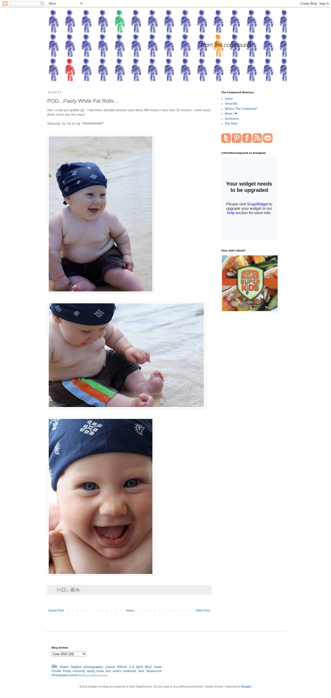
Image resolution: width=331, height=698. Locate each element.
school (73, 675)
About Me (231, 103)
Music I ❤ (231, 113)
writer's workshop (124, 671)
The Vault (231, 123)
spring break (95, 671)
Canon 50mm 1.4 (119, 667)
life (54, 666)
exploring (79, 671)
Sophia (76, 667)
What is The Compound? (241, 108)
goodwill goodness (97, 675)
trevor (82, 675)
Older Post (203, 610)
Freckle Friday (61, 671)
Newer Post (56, 610)
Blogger (246, 686)
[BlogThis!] (63, 589)
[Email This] (59, 589)
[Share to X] (68, 589)
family (158, 667)
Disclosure (232, 118)
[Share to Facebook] (73, 589)
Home (130, 610)
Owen (64, 667)
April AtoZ (144, 667)
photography (93, 667)
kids (108, 671)
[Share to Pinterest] (77, 589)
